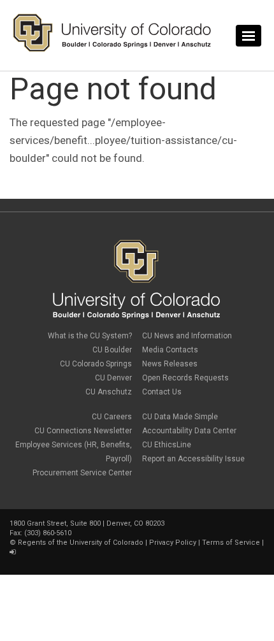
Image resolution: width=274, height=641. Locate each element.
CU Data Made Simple (180, 416)
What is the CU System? (90, 335)
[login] (12, 552)
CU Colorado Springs (96, 363)
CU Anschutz (108, 391)
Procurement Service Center (82, 472)
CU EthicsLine (166, 444)
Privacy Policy (172, 542)
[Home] (112, 49)
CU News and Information (187, 335)
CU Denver (113, 377)
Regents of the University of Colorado (80, 542)
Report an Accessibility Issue (193, 458)
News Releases (170, 363)
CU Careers (112, 416)
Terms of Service (231, 542)
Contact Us (162, 391)
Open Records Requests (185, 377)
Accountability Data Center (189, 430)
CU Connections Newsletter (83, 430)
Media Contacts (170, 349)
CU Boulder (112, 349)
